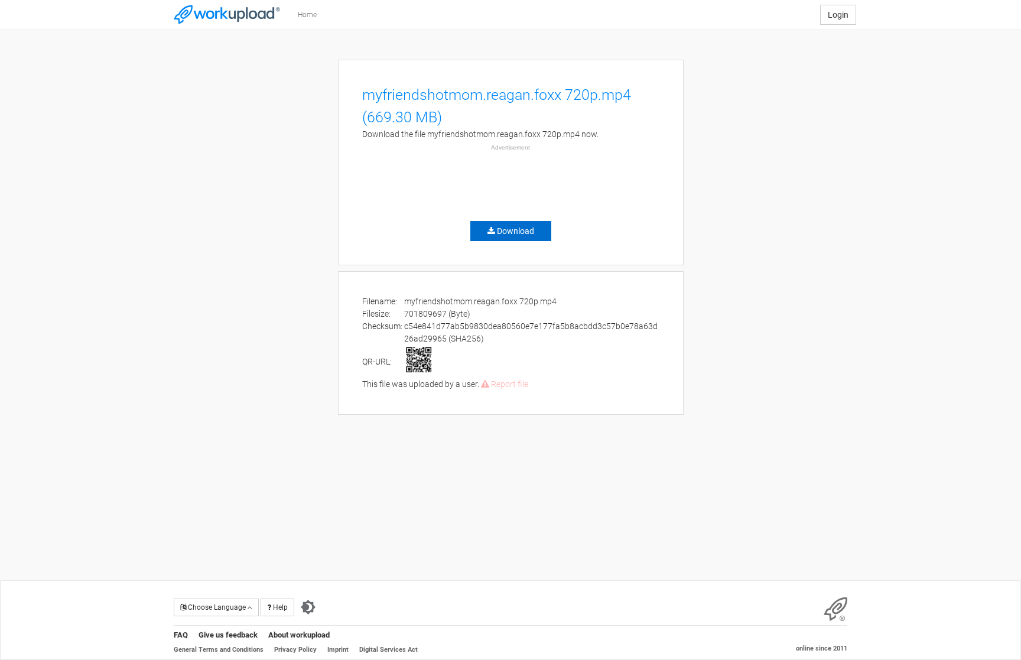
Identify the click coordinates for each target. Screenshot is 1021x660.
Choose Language (217, 607)
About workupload (299, 634)
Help (279, 607)
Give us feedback (228, 634)
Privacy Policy (295, 650)
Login (838, 14)
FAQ (181, 634)
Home (307, 15)
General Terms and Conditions (219, 650)
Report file (508, 384)
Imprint (338, 650)
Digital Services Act (388, 650)
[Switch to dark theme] (308, 607)
